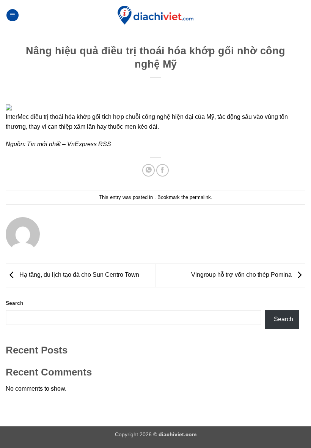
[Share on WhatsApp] (148, 170)
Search (15, 303)
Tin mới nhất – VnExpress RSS (69, 144)
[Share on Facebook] (162, 170)
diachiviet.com (177, 434)
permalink (200, 197)
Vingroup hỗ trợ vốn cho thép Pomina (242, 275)
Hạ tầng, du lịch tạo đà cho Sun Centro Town (78, 275)
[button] (12, 15)
